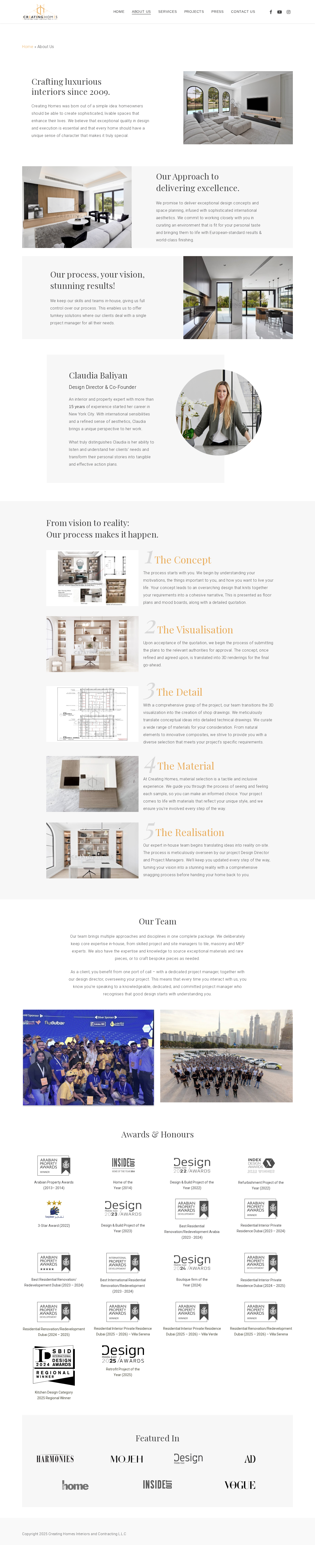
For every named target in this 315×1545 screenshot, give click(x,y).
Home (27, 46)
